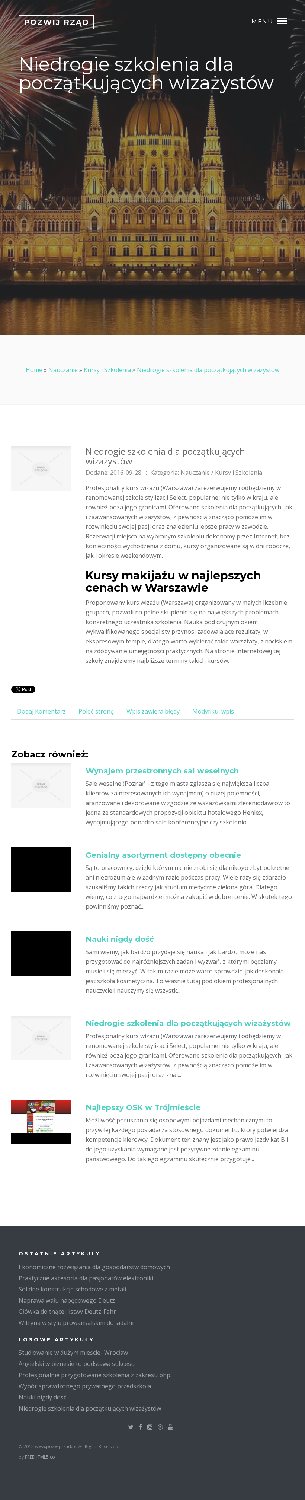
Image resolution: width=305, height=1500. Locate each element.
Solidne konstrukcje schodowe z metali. (73, 1289)
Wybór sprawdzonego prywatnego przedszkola (85, 1386)
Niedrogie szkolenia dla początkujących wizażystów (208, 370)
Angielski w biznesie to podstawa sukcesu (77, 1364)
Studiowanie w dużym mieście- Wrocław (73, 1352)
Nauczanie (63, 370)
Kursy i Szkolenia (107, 370)
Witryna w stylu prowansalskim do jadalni (76, 1323)
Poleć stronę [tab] (96, 711)
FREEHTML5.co (40, 1457)
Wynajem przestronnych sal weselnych (162, 770)
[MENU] (285, 20)
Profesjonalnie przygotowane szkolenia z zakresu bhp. (95, 1375)
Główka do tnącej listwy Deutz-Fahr (67, 1311)
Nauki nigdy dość (120, 939)
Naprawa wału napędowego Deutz (67, 1300)
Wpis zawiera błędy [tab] (153, 711)
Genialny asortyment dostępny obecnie (163, 855)
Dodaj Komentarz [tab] (41, 711)
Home (34, 370)
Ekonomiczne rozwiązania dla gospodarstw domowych (94, 1267)
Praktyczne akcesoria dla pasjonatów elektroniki (86, 1278)
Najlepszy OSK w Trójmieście (143, 1107)
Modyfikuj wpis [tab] (213, 711)
